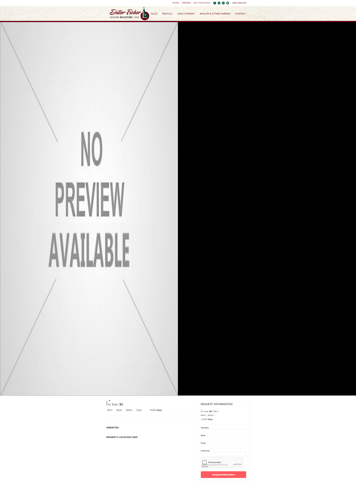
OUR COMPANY (186, 14)
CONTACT (240, 14)
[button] (89, 209)
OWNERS (186, 3)
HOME (175, 3)
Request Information (223, 474)
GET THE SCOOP (202, 3)
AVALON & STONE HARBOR (215, 14)
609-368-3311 (239, 3)
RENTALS (167, 14)
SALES (154, 14)
